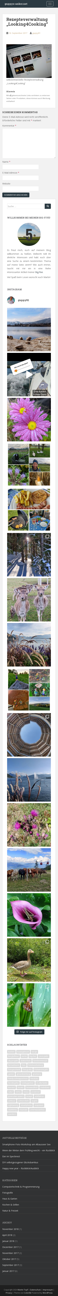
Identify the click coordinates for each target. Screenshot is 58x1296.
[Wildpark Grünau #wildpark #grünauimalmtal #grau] (29, 960)
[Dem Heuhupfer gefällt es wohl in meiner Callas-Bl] (29, 915)
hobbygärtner (27, 1083)
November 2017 (10, 1253)
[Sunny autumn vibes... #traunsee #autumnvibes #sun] (29, 645)
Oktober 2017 (9, 1259)
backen (11, 1051)
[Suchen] (48, 206)
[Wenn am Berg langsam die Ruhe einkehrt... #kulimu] (29, 870)
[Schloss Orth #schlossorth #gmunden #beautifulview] (29, 329)
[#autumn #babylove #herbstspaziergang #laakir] (29, 464)
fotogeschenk (14, 1069)
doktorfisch (26, 1060)
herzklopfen (13, 1083)
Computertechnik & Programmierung (20, 1186)
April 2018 (7, 1235)
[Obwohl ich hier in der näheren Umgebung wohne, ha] (29, 735)
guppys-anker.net (16, 3)
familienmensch (40, 1060)
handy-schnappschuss (18, 1078)
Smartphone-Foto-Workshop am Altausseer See (26, 1144)
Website (6, 183)
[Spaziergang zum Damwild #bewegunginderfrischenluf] (29, 599)
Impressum (48, 1289)
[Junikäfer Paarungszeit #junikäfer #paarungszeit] (29, 1005)
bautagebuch (23, 1051)
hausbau (34, 1078)
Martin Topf (23, 1289)
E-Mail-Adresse (10, 172)
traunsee (23, 1109)
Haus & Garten (9, 1198)
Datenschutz (35, 1289)
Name (6, 161)
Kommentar (9, 125)
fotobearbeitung (35, 1065)
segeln (34, 1100)
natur (10, 1092)
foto (24, 1065)
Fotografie (7, 1192)
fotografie (27, 1069)
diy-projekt (13, 1060)
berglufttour (13, 1056)
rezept (29, 1096)
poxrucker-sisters (16, 1096)
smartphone (26, 1105)
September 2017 (10, 1265)
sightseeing (13, 1105)
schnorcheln (23, 1100)
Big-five (39, 272)
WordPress (47, 1293)
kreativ (21, 1087)
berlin (24, 1056)
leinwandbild (32, 1087)
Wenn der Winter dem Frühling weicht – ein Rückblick (28, 1150)
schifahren (39, 1096)
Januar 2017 (8, 1271)
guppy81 (36, 33)
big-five (33, 1056)
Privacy (9, 1293)
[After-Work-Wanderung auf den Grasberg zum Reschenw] (29, 690)
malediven (44, 1087)
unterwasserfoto (37, 1109)
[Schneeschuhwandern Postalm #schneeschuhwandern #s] (29, 554)
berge (34, 1051)
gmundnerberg (23, 1074)
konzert (11, 1087)
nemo (18, 1092)
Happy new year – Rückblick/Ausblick (20, 1168)
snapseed (38, 1105)
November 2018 (10, 1229)
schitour (11, 1100)
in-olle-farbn (42, 1083)
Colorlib (27, 1293)
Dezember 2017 (10, 1247)
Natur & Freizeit (10, 1210)
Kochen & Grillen (10, 1204)
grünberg (37, 1074)
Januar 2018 (8, 1241)
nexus (26, 1092)
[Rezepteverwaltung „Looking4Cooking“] (29, 60)
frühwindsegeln (41, 1069)
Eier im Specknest (11, 1156)
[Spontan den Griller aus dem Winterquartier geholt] (29, 509)
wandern (12, 1114)
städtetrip (12, 1109)
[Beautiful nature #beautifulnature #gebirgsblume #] (29, 825)
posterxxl (35, 1092)
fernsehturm (13, 1065)
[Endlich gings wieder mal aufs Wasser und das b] (29, 374)
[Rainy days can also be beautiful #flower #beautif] (29, 419)
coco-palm (43, 1056)
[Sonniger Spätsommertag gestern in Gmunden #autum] (29, 780)
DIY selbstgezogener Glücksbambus (20, 1162)
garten (11, 1074)
